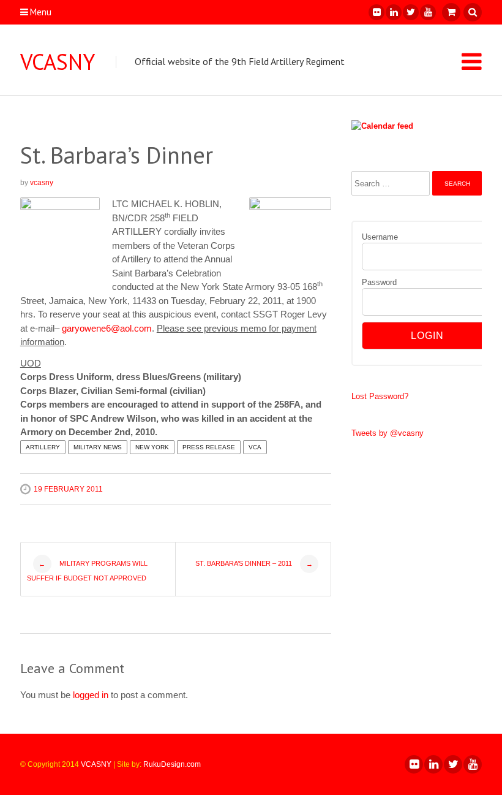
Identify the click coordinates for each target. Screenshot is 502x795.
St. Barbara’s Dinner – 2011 (254, 564)
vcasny (41, 182)
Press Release (208, 447)
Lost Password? (379, 396)
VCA (255, 447)
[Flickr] (375, 12)
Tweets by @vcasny (387, 433)
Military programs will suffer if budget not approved (87, 571)
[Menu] (472, 61)
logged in (90, 695)
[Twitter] (410, 12)
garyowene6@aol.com (107, 328)
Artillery (43, 447)
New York (152, 447)
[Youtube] (427, 12)
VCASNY (57, 62)
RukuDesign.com (172, 764)
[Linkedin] (393, 12)
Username (380, 237)
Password (379, 282)
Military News (97, 447)
